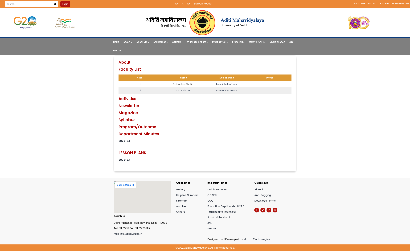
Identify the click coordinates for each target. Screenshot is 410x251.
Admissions (159, 42)
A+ (188, 3)
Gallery (180, 189)
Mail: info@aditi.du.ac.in (128, 234)
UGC (210, 201)
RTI (369, 3)
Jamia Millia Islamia (219, 217)
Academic (142, 42)
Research (237, 42)
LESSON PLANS (132, 152)
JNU (209, 223)
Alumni (258, 189)
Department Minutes (139, 134)
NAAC (116, 50)
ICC (374, 3)
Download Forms (265, 201)
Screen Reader (203, 3)
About (127, 42)
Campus (176, 42)
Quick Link (384, 3)
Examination (219, 42)
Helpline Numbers (187, 195)
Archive (181, 206)
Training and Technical (221, 212)
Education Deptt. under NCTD (225, 206)
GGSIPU (212, 195)
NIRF (363, 3)
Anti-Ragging (262, 195)
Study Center (256, 42)
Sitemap (181, 201)
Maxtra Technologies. (256, 239)
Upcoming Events (400, 3)
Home (116, 42)
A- (176, 3)
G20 (291, 42)
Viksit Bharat (277, 42)
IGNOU (211, 228)
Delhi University (217, 189)
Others (180, 212)
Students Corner (196, 42)
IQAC (356, 3)
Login (65, 4)
